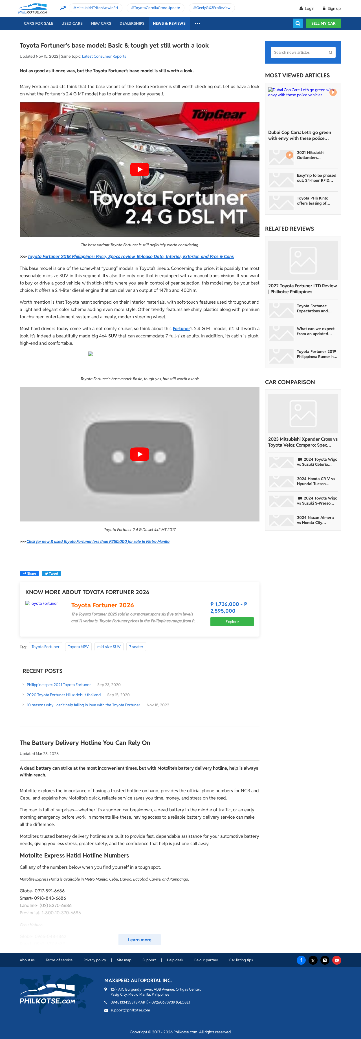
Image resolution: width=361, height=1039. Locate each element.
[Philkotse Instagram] (324, 960)
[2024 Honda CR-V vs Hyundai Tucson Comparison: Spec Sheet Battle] (281, 481)
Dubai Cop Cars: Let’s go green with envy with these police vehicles (299, 135)
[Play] (139, 169)
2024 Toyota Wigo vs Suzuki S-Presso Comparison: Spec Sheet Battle (317, 501)
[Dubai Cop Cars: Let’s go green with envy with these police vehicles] (303, 107)
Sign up (334, 8)
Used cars (72, 23)
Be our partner (206, 960)
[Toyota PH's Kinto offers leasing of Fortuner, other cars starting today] (281, 203)
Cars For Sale (38, 23)
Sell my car (323, 23)
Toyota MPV (78, 646)
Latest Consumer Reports (104, 56)
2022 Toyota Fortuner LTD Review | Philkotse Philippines (302, 289)
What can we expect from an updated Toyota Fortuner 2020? (315, 331)
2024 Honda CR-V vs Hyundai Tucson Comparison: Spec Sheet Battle (316, 481)
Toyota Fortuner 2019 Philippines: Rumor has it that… (317, 354)
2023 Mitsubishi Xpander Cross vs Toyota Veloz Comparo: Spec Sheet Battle (303, 442)
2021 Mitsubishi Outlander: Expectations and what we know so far (316, 155)
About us (27, 960)
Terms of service (59, 960)
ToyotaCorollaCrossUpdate (157, 7)
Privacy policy (94, 960)
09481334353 (122, 1002)
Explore (232, 621)
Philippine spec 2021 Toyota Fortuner (59, 684)
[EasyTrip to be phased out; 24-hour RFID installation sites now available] (281, 180)
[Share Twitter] (51, 573)
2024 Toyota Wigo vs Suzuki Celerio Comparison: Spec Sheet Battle (317, 462)
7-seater (136, 646)
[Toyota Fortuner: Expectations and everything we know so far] (281, 310)
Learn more (139, 940)
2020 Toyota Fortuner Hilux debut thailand (64, 694)
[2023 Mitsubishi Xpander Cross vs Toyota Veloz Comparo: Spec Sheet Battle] (303, 413)
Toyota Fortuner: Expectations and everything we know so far (315, 308)
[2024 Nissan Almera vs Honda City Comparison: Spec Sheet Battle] (281, 520)
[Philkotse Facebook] (301, 960)
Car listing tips (241, 960)
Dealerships (132, 23)
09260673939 (163, 1002)
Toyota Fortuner (46, 646)
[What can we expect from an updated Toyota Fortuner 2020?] (281, 333)
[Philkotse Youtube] (336, 960)
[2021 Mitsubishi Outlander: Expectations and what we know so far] (281, 157)
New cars (101, 23)
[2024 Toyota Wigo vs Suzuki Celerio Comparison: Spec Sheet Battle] (281, 462)
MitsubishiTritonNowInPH (97, 7)
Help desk (175, 960)
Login (309, 8)
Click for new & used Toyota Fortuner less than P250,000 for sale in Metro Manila (98, 541)
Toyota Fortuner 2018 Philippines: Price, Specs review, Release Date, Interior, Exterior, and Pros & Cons (131, 256)
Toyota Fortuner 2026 (102, 605)
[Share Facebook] (29, 573)
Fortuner (181, 329)
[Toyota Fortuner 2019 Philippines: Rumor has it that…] (281, 356)
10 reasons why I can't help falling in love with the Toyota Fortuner (83, 704)
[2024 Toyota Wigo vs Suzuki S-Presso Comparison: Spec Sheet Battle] (281, 501)
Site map (124, 960)
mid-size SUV (109, 646)
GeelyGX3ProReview (213, 7)
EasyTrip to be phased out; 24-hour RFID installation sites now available (316, 178)
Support (149, 960)
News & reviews (169, 23)
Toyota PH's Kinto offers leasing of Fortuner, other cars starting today (315, 201)
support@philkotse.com (130, 1010)
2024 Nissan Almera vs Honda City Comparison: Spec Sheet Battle (315, 520)
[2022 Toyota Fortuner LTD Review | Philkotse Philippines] (303, 260)
